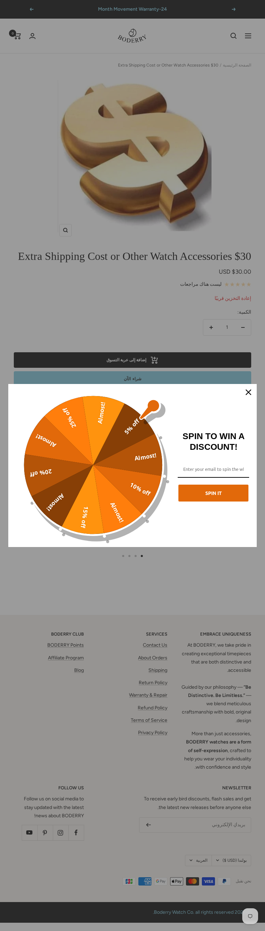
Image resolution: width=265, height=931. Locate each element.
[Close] (248, 392)
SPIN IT (213, 493)
